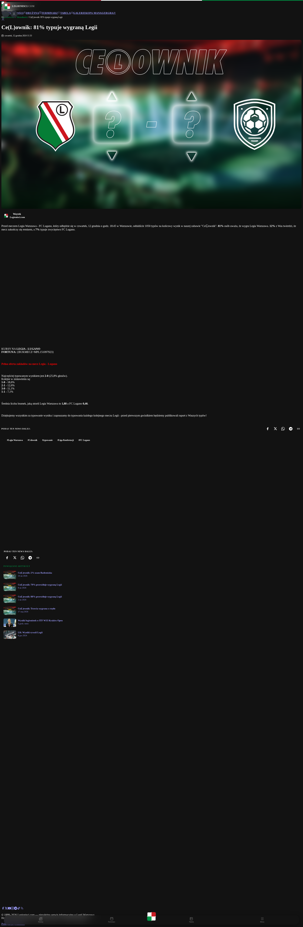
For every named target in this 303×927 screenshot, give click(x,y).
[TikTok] (18, 908)
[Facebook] (267, 429)
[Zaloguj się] (3, 19)
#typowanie (47, 440)
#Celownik (32, 440)
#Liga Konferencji (66, 440)
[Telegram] (291, 429)
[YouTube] (9, 908)
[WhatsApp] (283, 429)
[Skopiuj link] (298, 429)
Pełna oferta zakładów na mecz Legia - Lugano (29, 363)
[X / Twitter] (6, 908)
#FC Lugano (84, 440)
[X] (275, 429)
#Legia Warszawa (15, 440)
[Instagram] (12, 908)
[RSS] (21, 908)
